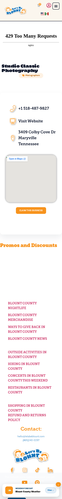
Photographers (32, 75)
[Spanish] (47, 13)
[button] (55, 6)
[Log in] (48, 6)
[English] (43, 13)
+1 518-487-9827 (33, 108)
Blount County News (27, 338)
